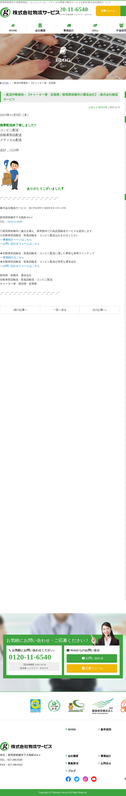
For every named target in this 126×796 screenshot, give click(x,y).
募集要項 (73, 763)
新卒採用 (106, 729)
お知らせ (93, 107)
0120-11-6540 (70, 9)
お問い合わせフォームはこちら (21, 243)
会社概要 (73, 756)
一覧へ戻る (59, 309)
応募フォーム (108, 11)
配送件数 (103, 107)
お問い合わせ (94, 658)
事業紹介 (106, 756)
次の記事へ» (100, 309)
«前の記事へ (20, 309)
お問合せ (106, 763)
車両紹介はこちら (13, 257)
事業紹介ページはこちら (17, 239)
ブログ (72, 771)
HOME (5, 83)
